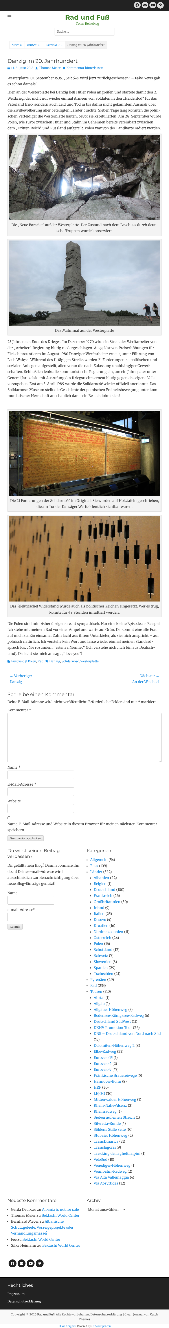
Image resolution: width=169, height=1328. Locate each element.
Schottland (103, 949)
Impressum (16, 1294)
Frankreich (103, 895)
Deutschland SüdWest (112, 1021)
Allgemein (99, 859)
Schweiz (101, 955)
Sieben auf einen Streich (114, 1117)
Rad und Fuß (87, 17)
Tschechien (103, 973)
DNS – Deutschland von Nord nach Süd (127, 1033)
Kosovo (100, 919)
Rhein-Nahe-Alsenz (110, 1105)
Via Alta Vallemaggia (111, 1177)
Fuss (94, 866)
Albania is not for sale (60, 1209)
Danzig (54, 661)
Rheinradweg (105, 1111)
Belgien (100, 883)
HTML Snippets (67, 1326)
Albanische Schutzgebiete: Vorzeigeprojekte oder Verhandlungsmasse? (42, 1227)
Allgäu (99, 1003)
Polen (32, 661)
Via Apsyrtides (106, 1183)
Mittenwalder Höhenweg (115, 1099)
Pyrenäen (98, 979)
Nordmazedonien (108, 931)
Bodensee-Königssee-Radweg (119, 1015)
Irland (99, 907)
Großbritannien (107, 902)
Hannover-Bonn (107, 1081)
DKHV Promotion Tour (113, 1027)
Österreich (102, 937)
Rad (40, 661)
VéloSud (100, 1159)
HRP (97, 1087)
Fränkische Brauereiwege (115, 1075)
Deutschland (104, 889)
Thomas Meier (50, 68)
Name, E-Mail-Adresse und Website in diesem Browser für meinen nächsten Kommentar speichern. (82, 827)
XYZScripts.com (102, 1326)
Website (14, 801)
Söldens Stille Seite (110, 1129)
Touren (33, 45)
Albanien (101, 877)
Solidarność (70, 661)
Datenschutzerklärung (24, 1301)
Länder (96, 872)
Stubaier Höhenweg (110, 1135)
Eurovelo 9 (53, 45)
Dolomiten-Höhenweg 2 (114, 1045)
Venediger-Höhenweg (112, 1165)
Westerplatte (89, 661)
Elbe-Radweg (105, 1051)
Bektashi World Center (60, 1215)
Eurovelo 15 (103, 1057)
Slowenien (103, 961)
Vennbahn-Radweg (110, 1171)
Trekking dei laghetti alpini (117, 1153)
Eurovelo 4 (103, 1063)
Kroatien (101, 925)
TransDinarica (106, 1141)
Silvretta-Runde (107, 1123)
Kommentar (19, 710)
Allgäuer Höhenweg (110, 1009)
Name (13, 767)
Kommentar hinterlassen (84, 68)
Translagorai (105, 1147)
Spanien (101, 967)
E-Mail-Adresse (21, 784)
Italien (99, 913)
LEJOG (99, 1093)
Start (17, 45)
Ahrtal (99, 997)
